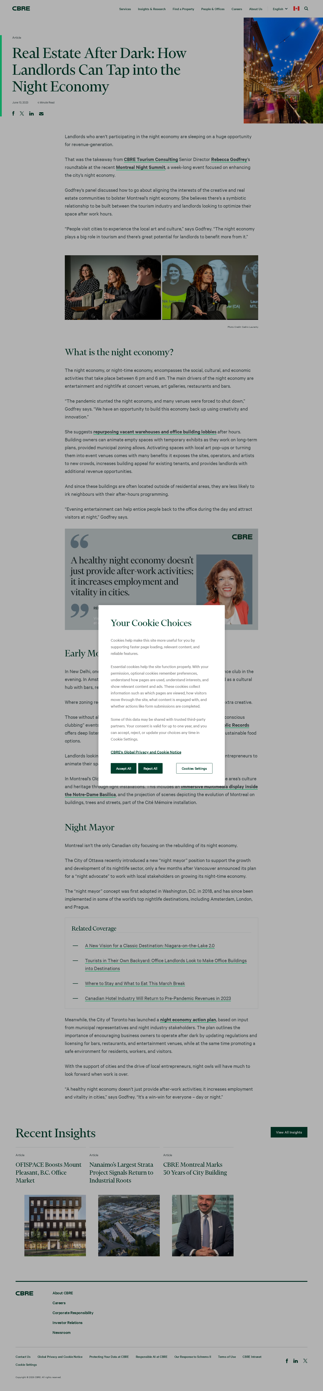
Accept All (123, 768)
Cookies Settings (194, 768)
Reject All (150, 768)
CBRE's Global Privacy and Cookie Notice (146, 751)
